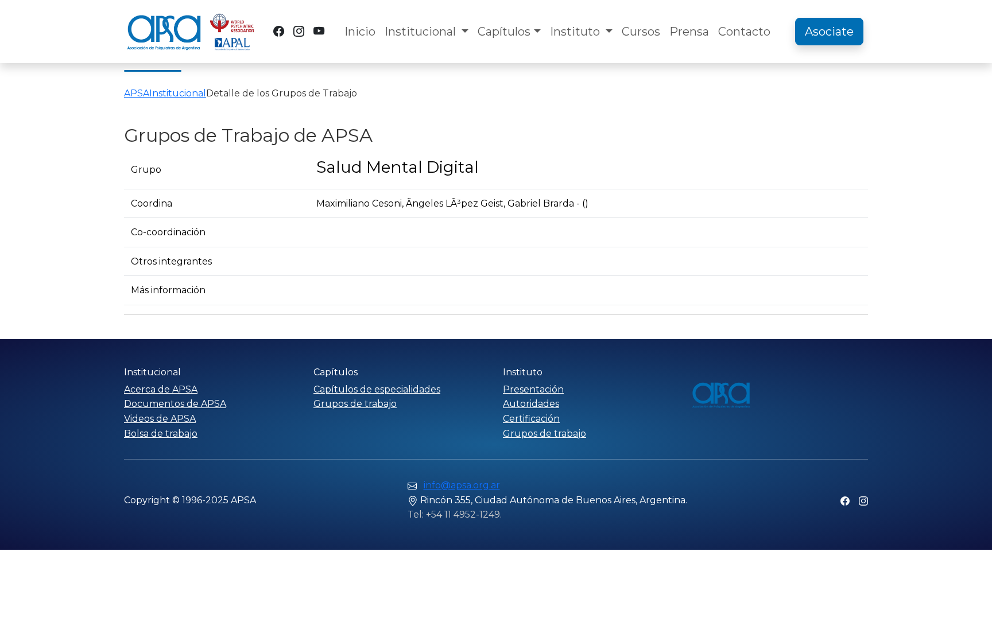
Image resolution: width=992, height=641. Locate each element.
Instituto (576, 31)
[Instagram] (298, 31)
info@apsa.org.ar (462, 485)
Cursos (641, 31)
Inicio (359, 31)
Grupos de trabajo (355, 403)
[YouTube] (318, 31)
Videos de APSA (160, 418)
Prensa (689, 31)
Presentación (533, 389)
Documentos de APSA (175, 403)
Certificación (531, 418)
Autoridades (531, 403)
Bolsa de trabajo (160, 433)
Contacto (744, 31)
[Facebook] (278, 31)
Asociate (829, 31)
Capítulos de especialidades (376, 389)
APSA (136, 93)
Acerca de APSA (160, 389)
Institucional (422, 31)
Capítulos (504, 31)
